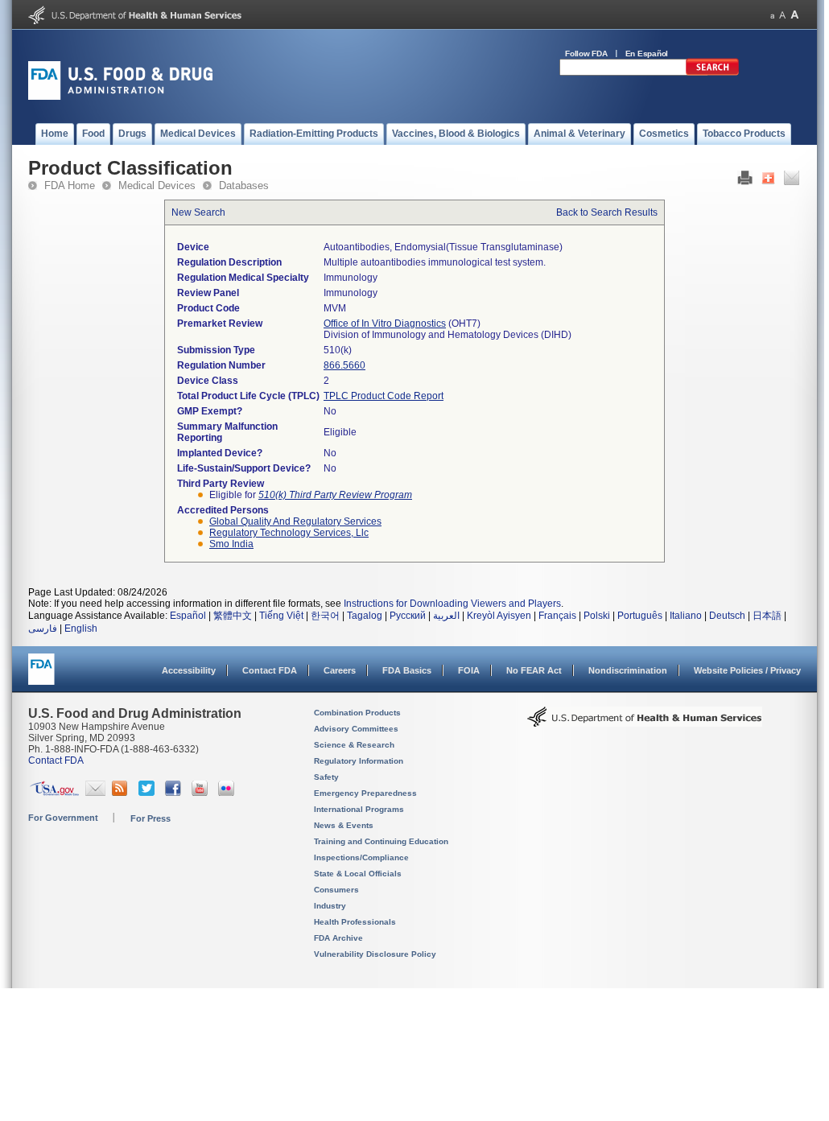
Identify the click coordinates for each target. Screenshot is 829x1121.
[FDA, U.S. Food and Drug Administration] (120, 96)
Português (639, 615)
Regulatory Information (358, 760)
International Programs (359, 809)
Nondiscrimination (627, 670)
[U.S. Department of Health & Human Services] (644, 722)
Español (188, 615)
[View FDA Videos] (202, 792)
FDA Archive (338, 937)
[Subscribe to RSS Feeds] (122, 792)
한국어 (325, 615)
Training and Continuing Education (381, 841)
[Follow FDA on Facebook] (175, 792)
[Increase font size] (794, 15)
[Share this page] (768, 182)
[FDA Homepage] (41, 676)
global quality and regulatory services (295, 521)
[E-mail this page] (791, 182)
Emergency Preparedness (365, 793)
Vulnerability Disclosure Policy (375, 954)
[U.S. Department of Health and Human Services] (134, 21)
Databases (244, 185)
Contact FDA (269, 670)
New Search (198, 212)
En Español (647, 53)
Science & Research (354, 744)
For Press (150, 818)
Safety (326, 777)
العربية (446, 615)
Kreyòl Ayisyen (499, 615)
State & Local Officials (358, 873)
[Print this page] (745, 182)
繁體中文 (232, 615)
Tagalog (364, 615)
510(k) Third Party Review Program (335, 495)
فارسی (42, 628)
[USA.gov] (54, 792)
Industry (330, 905)
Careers (340, 670)
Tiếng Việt (281, 615)
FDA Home (69, 185)
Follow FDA (586, 53)
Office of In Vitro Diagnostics (385, 323)
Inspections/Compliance (361, 857)
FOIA (469, 670)
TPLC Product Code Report (383, 396)
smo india (231, 544)
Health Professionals (355, 921)
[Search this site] (712, 72)
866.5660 (344, 365)
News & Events (343, 825)
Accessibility (189, 670)
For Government (63, 817)
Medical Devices (157, 185)
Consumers (336, 889)
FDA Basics (406, 670)
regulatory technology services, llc (289, 532)
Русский (408, 615)
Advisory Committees (356, 728)
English (80, 628)
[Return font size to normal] (782, 15)
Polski (597, 615)
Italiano (686, 615)
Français (557, 615)
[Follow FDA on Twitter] (148, 792)
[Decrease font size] (772, 15)
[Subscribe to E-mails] (95, 792)
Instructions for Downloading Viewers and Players (452, 603)
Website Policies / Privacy (747, 670)
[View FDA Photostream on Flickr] (228, 792)
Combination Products (357, 712)
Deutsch (727, 615)
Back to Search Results (607, 212)
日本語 (767, 615)
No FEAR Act (534, 670)
